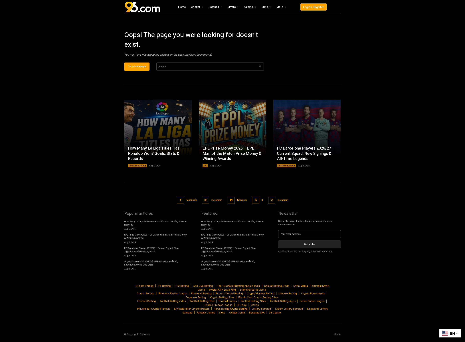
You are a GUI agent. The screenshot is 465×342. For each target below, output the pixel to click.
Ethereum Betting (201, 293)
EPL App (241, 304)
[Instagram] (205, 200)
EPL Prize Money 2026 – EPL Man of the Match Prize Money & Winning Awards (232, 153)
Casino (255, 304)
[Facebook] (180, 200)
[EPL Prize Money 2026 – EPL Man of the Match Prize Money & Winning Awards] (232, 133)
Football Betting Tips (202, 301)
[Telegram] (231, 200)
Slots (222, 312)
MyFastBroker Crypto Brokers (191, 308)
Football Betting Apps (283, 301)
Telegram (242, 200)
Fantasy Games (206, 312)
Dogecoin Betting (195, 297)
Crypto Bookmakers (313, 293)
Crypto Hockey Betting (260, 293)
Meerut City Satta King (222, 289)
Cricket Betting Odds (276, 285)
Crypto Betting (145, 293)
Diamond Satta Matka (253, 289)
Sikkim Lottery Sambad (289, 308)
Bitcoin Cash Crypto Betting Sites (258, 297)
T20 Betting (182, 285)
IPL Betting (164, 285)
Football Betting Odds (173, 301)
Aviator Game (237, 312)
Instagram (216, 200)
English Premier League (218, 304)
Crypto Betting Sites (222, 297)
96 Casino (275, 312)
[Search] (260, 67)
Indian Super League (312, 301)
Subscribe (309, 244)
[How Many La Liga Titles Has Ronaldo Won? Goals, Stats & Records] (158, 133)
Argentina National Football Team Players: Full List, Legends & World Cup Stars (151, 263)
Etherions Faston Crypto (172, 293)
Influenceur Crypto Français (153, 308)
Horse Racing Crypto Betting (231, 308)
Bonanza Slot (257, 312)
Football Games (228, 301)
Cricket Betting (144, 285)
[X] (255, 200)
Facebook (191, 200)
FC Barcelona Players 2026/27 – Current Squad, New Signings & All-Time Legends (306, 153)
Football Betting (137, 165)
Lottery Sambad (261, 308)
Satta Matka (300, 285)
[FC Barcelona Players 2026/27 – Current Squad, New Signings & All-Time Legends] (307, 133)
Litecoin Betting (287, 293)
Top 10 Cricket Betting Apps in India (238, 285)
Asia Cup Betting (203, 285)
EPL (205, 165)
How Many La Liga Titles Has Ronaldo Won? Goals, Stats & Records (153, 153)
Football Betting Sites (253, 301)
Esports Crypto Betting (229, 293)
